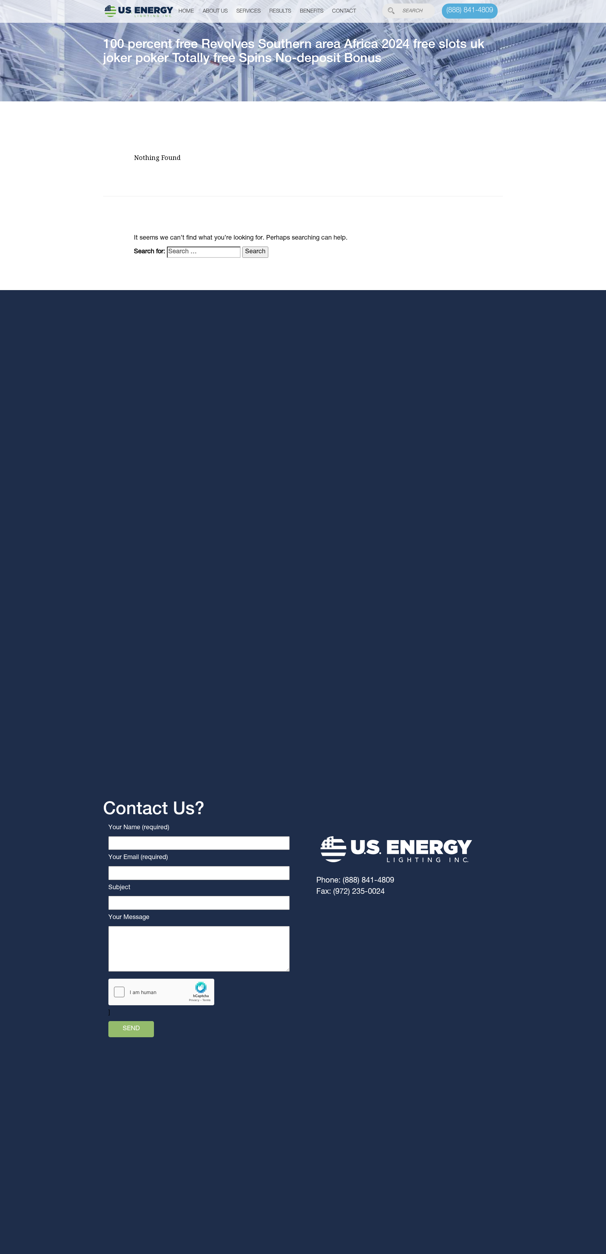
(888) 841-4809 (469, 10)
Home (186, 11)
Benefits (311, 11)
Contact (344, 11)
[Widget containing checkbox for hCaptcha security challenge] (161, 992)
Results (280, 11)
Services (248, 11)
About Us (215, 11)
